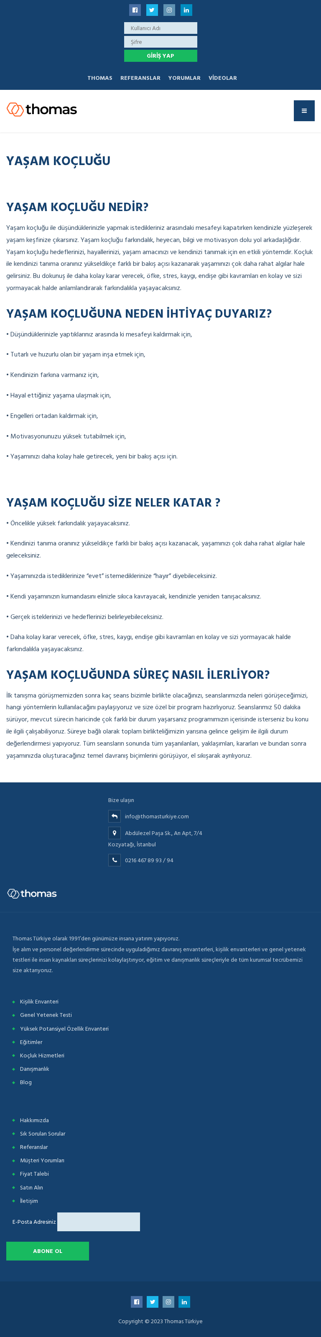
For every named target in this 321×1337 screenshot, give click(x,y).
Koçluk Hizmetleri (42, 1055)
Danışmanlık (34, 1069)
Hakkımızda (34, 1120)
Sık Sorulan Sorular (42, 1133)
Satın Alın (31, 1187)
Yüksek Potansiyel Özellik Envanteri (64, 1029)
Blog (26, 1082)
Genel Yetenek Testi (46, 1015)
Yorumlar (184, 78)
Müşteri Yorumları (42, 1160)
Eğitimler (31, 1042)
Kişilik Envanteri (39, 1001)
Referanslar (140, 78)
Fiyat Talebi (34, 1174)
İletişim (29, 1201)
